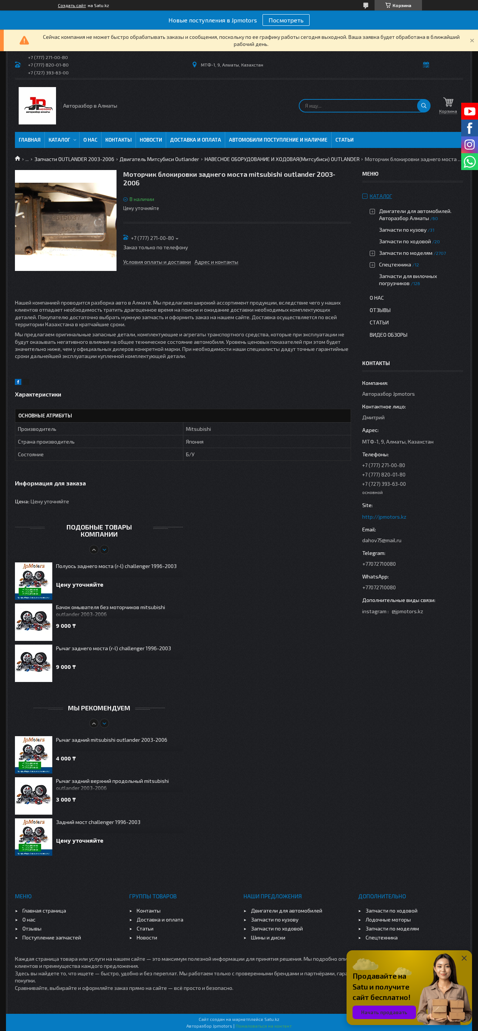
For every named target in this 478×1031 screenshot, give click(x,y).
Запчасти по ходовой (405, 241)
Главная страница (44, 910)
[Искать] (424, 105)
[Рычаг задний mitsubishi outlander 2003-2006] (33, 755)
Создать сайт (72, 5)
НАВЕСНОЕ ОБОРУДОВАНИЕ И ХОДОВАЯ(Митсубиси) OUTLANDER (282, 159)
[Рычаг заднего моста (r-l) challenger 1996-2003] (33, 663)
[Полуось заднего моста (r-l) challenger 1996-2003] (33, 581)
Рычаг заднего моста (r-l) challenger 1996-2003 (113, 648)
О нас (90, 140)
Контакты (118, 140)
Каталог (59, 140)
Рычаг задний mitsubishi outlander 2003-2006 (111, 740)
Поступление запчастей (51, 937)
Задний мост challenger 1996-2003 (98, 822)
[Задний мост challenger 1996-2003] (33, 837)
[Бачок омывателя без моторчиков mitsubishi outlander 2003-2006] (33, 622)
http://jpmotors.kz (384, 516)
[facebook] (18, 383)
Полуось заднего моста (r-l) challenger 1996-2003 (116, 566)
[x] (26, 383)
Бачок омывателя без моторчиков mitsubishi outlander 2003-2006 (110, 610)
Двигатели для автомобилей (286, 910)
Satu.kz (271, 1019)
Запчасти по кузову (402, 229)
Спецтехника (395, 264)
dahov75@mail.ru (381, 540)
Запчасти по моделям (405, 253)
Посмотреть (286, 20)
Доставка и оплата (195, 140)
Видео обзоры (388, 334)
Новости (151, 140)
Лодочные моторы (388, 919)
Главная (30, 140)
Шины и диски (268, 937)
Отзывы (380, 310)
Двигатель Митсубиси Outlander (159, 159)
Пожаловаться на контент (264, 1025)
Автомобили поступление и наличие (278, 140)
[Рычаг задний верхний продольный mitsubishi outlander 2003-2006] (33, 796)
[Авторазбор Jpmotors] (37, 105)
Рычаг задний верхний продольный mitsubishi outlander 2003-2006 (112, 784)
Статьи (344, 140)
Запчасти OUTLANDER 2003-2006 (74, 159)
